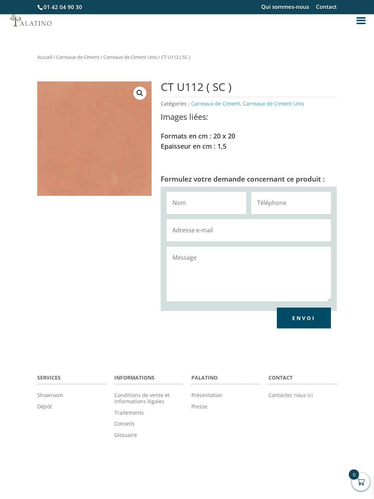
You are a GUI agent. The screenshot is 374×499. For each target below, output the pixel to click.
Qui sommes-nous (285, 7)
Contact (326, 7)
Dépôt (44, 406)
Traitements (129, 412)
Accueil (44, 57)
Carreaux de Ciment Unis (130, 57)
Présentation (206, 395)
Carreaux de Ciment (77, 57)
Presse (199, 406)
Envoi (304, 318)
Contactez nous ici (290, 395)
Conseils (124, 423)
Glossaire (125, 434)
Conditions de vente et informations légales (141, 398)
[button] (139, 93)
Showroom (50, 395)
